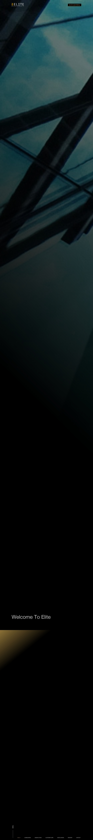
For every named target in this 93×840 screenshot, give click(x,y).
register (70, 837)
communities (27, 837)
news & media (60, 837)
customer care (49, 837)
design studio (38, 837)
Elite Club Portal (74, 4)
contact (78, 837)
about (18, 837)
